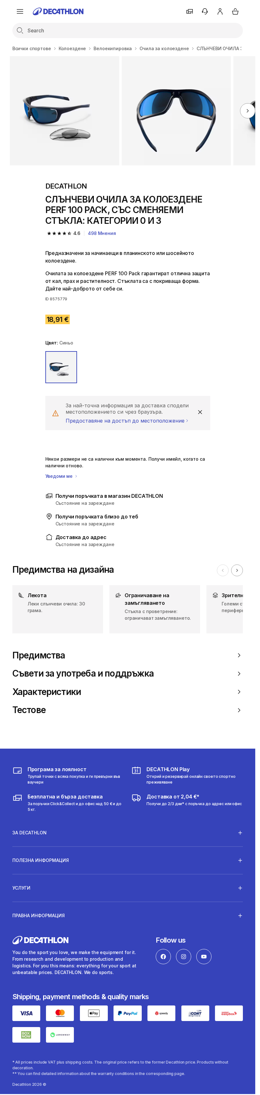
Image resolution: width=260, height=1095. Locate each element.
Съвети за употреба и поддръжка (83, 673)
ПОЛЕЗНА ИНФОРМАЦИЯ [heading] (40, 860)
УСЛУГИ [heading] (21, 888)
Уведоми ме (59, 476)
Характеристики (46, 692)
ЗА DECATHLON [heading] (29, 832)
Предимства (38, 655)
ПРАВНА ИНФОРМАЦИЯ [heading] (38, 915)
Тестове (29, 710)
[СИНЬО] (61, 367)
